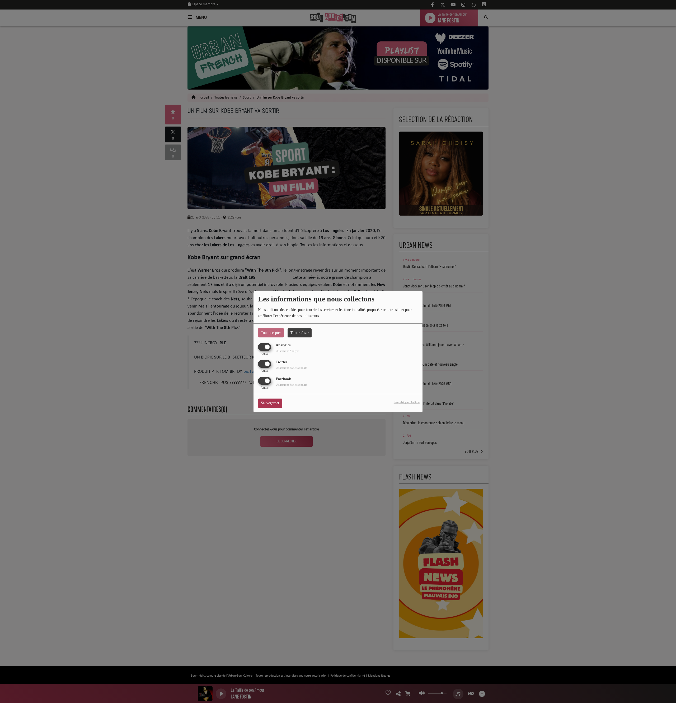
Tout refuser (299, 333)
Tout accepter (271, 333)
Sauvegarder (270, 403)
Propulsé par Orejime (407, 402)
